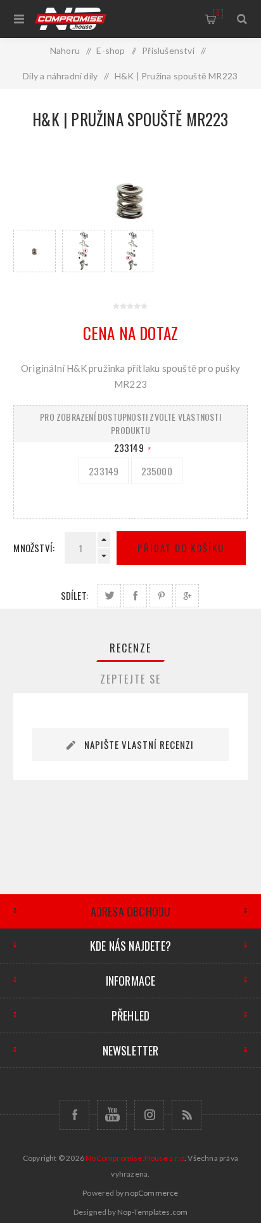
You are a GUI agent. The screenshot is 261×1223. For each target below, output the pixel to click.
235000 (156, 471)
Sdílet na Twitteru (109, 595)
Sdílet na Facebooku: (135, 595)
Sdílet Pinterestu (161, 595)
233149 (130, 447)
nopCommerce (151, 1193)
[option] (34, 251)
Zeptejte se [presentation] (130, 679)
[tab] (130, 648)
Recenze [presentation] (130, 648)
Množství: (33, 548)
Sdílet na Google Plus (187, 595)
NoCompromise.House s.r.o (135, 1158)
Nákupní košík (218, 13)
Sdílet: (74, 595)
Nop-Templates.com (152, 1212)
